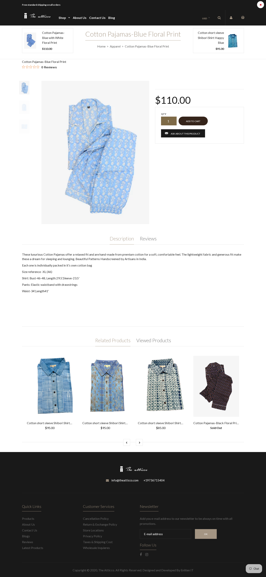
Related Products (112, 340)
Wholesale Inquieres (96, 548)
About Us (28, 524)
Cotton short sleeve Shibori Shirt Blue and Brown (114, 423)
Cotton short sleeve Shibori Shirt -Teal (163, 423)
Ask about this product (185, 133)
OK (206, 534)
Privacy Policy (92, 536)
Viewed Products (153, 340)
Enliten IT (187, 570)
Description (122, 238)
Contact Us (29, 530)
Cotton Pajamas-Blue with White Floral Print (53, 37)
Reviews (148, 238)
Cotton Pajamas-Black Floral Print (216, 423)
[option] (95, 152)
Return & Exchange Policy (100, 524)
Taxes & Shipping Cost (98, 542)
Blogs (26, 536)
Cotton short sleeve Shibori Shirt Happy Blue (211, 37)
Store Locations (93, 530)
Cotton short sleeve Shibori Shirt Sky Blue (54, 423)
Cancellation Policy (96, 518)
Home (101, 46)
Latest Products (32, 548)
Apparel (115, 46)
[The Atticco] (36, 18)
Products (28, 518)
